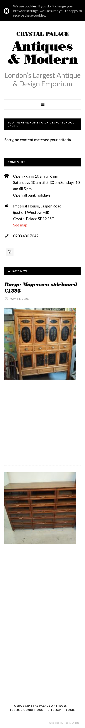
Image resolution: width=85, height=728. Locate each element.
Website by (65, 722)
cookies (30, 6)
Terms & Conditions (26, 709)
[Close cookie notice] (6, 10)
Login (70, 709)
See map (20, 225)
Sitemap (54, 709)
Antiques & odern (43, 49)
